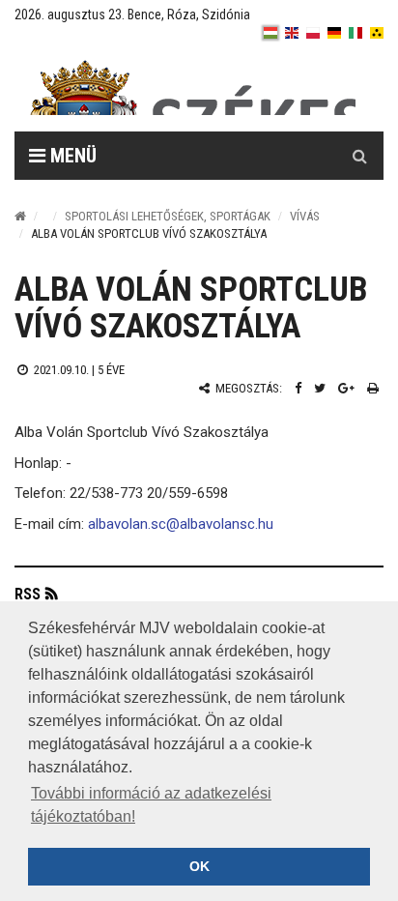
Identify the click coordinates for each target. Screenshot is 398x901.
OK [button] (199, 866)
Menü (71, 155)
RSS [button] (27, 594)
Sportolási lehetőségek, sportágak (167, 216)
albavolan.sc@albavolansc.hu (180, 524)
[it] (355, 33)
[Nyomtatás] (373, 388)
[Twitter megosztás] (320, 388)
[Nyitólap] (20, 216)
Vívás (305, 216)
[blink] (377, 33)
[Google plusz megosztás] (346, 388)
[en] (291, 33)
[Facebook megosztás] (298, 388)
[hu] (270, 33)
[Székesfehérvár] (192, 87)
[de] (334, 33)
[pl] (313, 33)
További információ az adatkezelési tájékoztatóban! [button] (151, 805)
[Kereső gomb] (359, 155)
